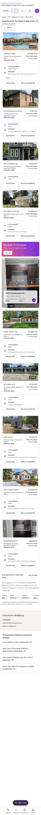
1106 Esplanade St (11, 541)
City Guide (32, 575)
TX (9, 17)
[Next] (37, 11)
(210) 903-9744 (9, 547)
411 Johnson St (9, 384)
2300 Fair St (8, 437)
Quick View (10, 83)
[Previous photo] (4, 41)
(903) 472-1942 (9, 443)
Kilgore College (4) (9, 626)
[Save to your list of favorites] (34, 36)
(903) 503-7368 (9, 170)
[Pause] (36, 261)
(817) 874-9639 (9, 218)
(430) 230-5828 (9, 60)
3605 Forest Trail (10, 332)
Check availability (28, 83)
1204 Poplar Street (11, 490)
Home (4, 17)
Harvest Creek (10, 54)
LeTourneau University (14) (12, 623)
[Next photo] (36, 41)
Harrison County (18, 17)
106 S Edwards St (11, 164)
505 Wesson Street (11, 211)
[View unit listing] (34, 300)
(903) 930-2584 (9, 117)
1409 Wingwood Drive (13, 111)
